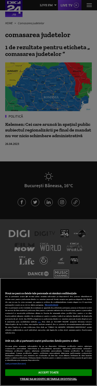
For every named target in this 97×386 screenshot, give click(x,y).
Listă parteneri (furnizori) (15, 364)
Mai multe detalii (51, 305)
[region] (48, 332)
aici (39, 322)
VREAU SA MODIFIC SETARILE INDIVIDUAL (48, 379)
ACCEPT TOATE (48, 372)
